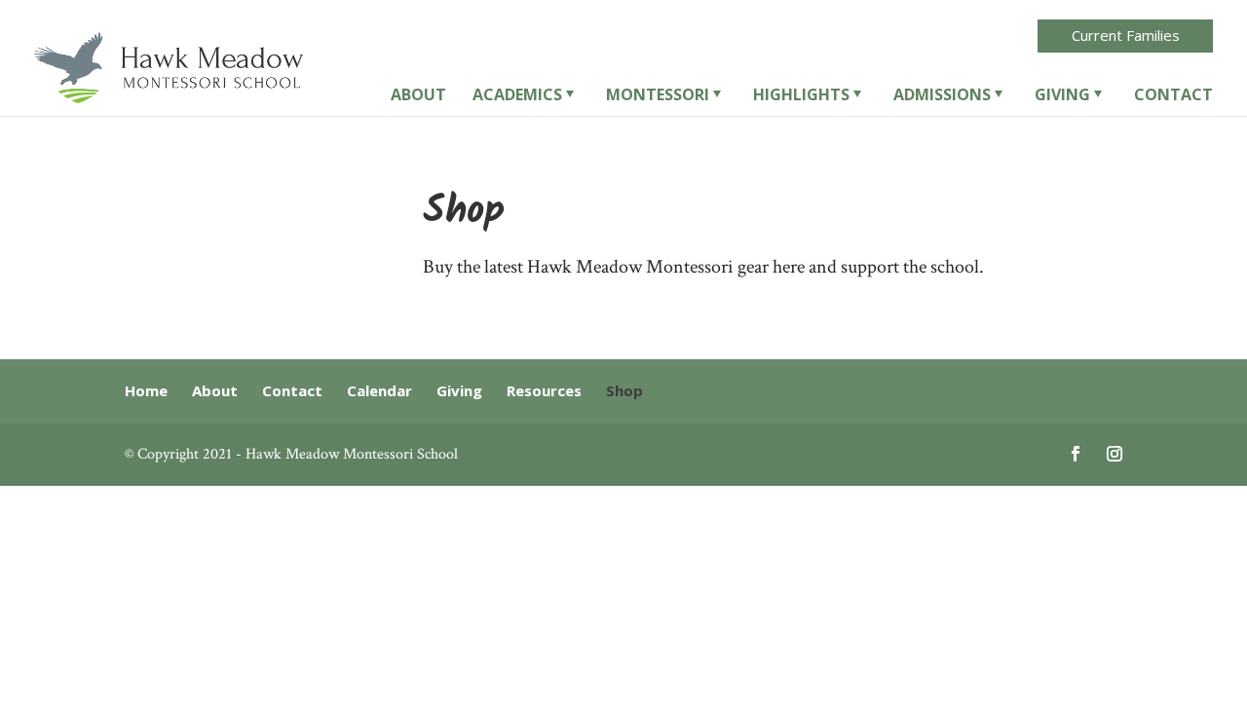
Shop (624, 390)
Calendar (379, 390)
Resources (544, 390)
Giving (1062, 96)
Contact (1173, 96)
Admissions (942, 96)
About (418, 96)
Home (146, 390)
